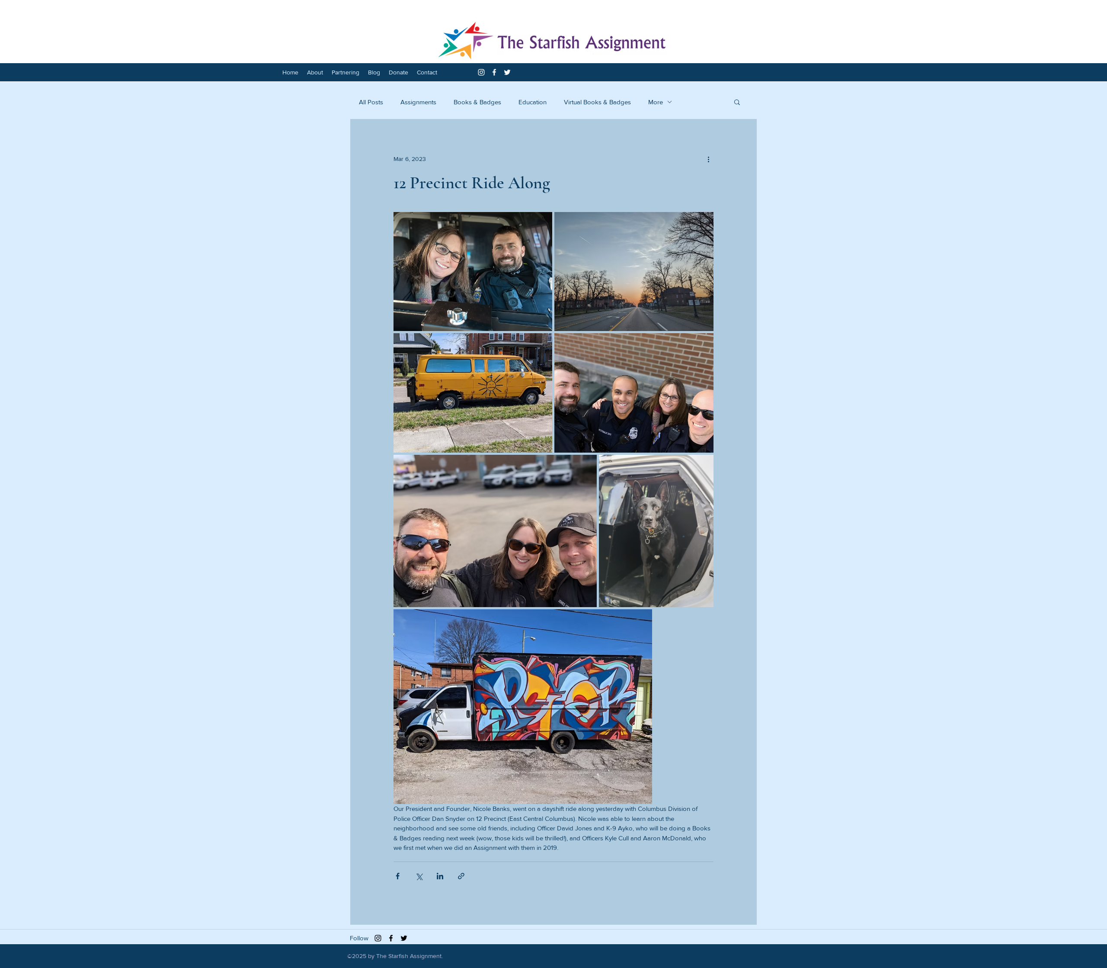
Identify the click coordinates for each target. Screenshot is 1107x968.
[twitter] (507, 72)
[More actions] (708, 159)
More (655, 102)
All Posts (371, 102)
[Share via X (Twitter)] (419, 876)
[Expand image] (473, 271)
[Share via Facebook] (398, 876)
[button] (737, 101)
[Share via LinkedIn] (440, 876)
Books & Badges (477, 102)
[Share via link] (461, 876)
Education (532, 102)
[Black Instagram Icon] (378, 938)
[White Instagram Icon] (481, 72)
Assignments (418, 102)
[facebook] (494, 72)
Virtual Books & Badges (597, 102)
